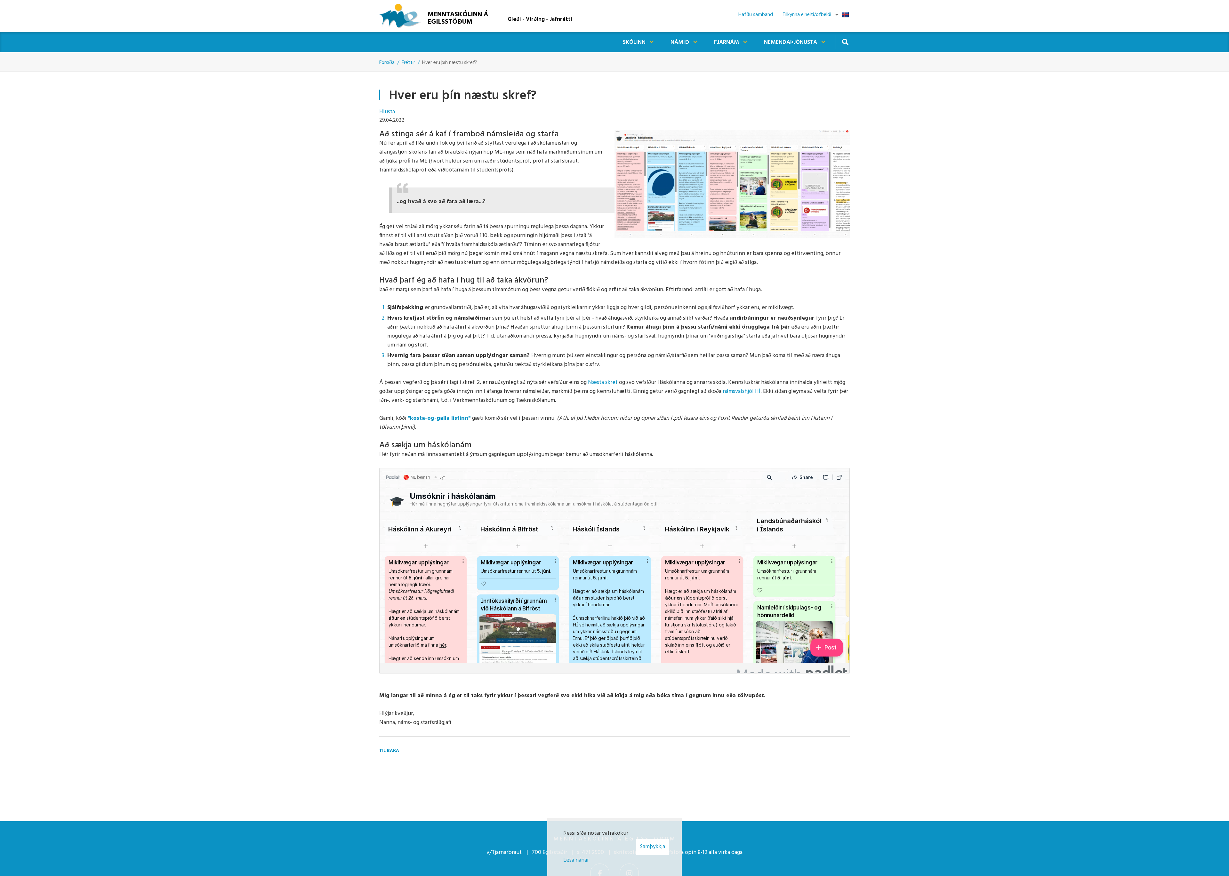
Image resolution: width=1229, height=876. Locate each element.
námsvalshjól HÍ (741, 391)
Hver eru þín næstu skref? (449, 63)
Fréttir (408, 63)
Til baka (389, 750)
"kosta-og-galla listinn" (440, 418)
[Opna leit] (845, 42)
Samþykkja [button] (652, 846)
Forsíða (387, 63)
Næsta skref (603, 382)
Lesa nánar (576, 860)
